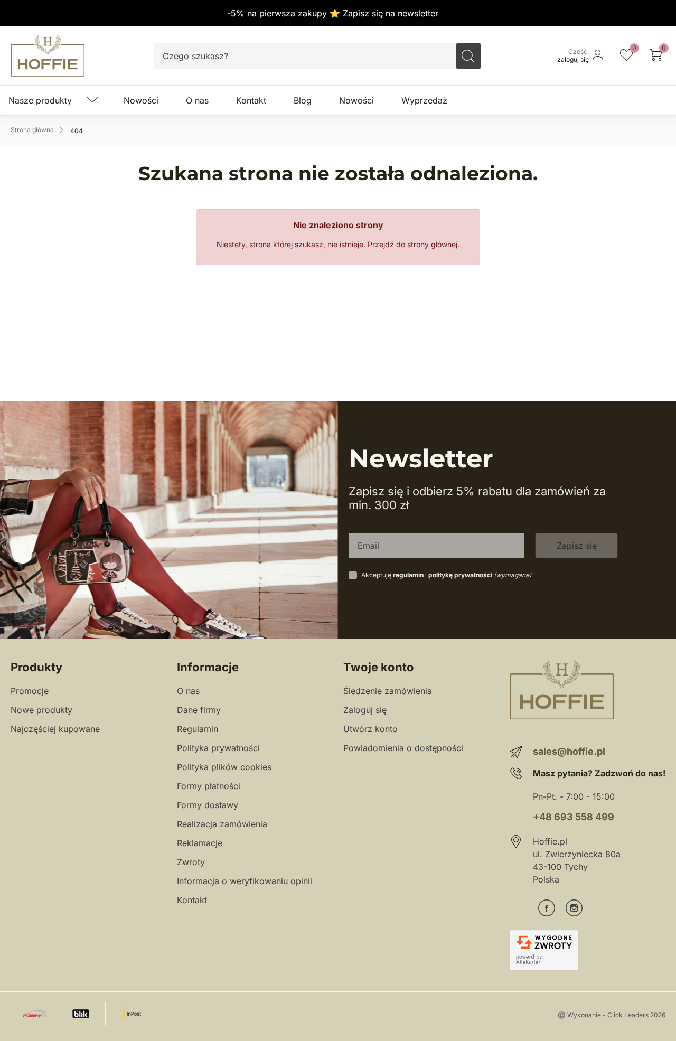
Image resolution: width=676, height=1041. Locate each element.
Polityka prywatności (218, 748)
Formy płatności (208, 786)
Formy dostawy (207, 805)
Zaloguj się (365, 710)
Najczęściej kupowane (55, 729)
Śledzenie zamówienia (387, 691)
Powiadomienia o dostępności (403, 748)
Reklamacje (199, 843)
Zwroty (191, 862)
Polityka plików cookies (224, 767)
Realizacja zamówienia (222, 824)
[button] (656, 56)
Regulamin (197, 729)
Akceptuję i (446, 575)
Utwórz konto (370, 729)
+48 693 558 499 (573, 816)
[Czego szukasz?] (468, 56)
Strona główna (32, 130)
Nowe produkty (41, 710)
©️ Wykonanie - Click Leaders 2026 (611, 1015)
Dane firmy (199, 710)
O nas (188, 691)
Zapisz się (577, 545)
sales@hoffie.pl (569, 751)
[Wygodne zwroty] (544, 950)
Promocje (30, 691)
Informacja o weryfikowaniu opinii (244, 881)
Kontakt (192, 900)
